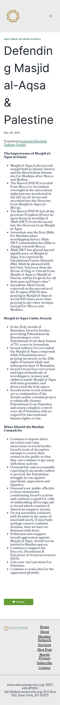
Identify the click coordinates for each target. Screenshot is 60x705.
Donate (20, 602)
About (44, 632)
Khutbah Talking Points (22, 39)
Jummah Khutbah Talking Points (25, 143)
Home (44, 627)
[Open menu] (51, 16)
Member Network (44, 638)
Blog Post (44, 649)
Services (44, 645)
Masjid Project (44, 656)
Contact (44, 668)
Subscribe (44, 663)
